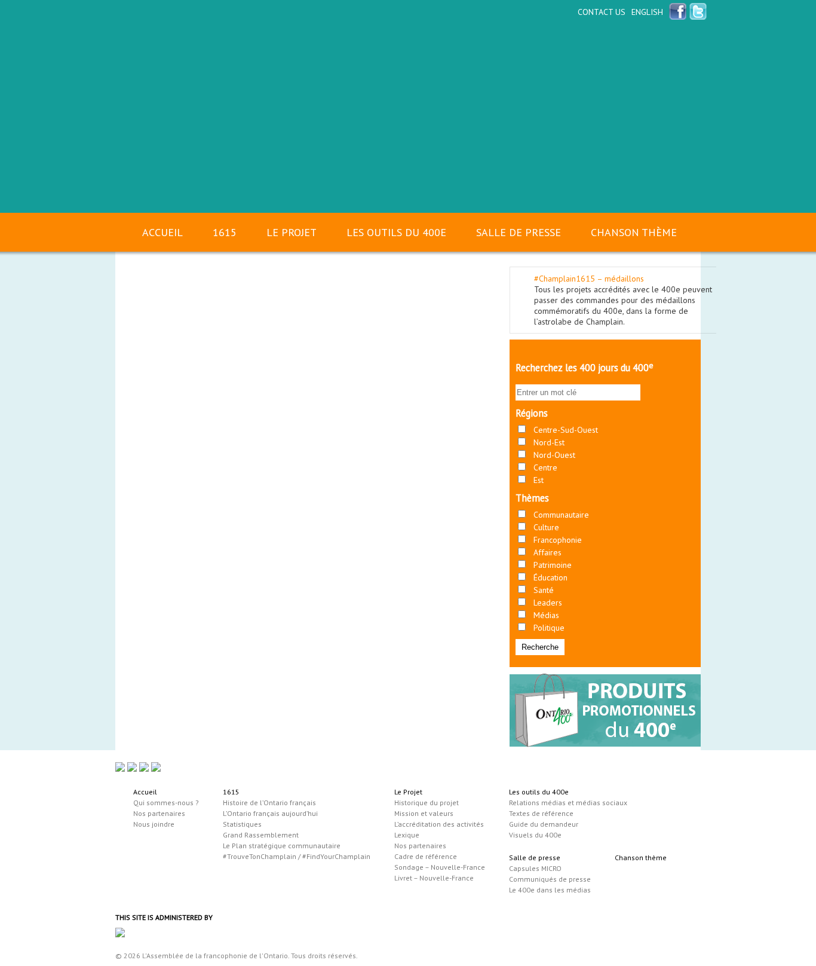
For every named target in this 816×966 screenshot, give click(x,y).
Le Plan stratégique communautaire (281, 845)
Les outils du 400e (396, 232)
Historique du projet (426, 802)
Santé (543, 590)
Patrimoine (552, 565)
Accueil (162, 232)
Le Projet (291, 232)
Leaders (547, 602)
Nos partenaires (159, 813)
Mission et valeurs (423, 813)
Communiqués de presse (550, 879)
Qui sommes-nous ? (166, 802)
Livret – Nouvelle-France (434, 877)
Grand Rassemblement (261, 834)
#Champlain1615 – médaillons (589, 278)
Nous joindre (153, 824)
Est (538, 480)
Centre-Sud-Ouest (565, 429)
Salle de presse (518, 232)
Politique (549, 627)
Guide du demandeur (543, 824)
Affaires (547, 552)
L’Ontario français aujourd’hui (270, 813)
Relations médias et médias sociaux (568, 802)
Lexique (406, 834)
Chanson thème (634, 232)
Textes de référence (541, 813)
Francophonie (557, 539)
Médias (546, 615)
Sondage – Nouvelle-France (439, 867)
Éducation (550, 577)
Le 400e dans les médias (550, 889)
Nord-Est (549, 442)
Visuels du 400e (535, 834)
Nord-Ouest (554, 455)
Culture (546, 527)
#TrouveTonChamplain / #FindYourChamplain (296, 856)
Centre (545, 467)
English (647, 12)
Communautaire (561, 514)
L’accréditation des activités (439, 824)
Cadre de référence (425, 856)
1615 (225, 232)
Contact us (601, 12)
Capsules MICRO (535, 868)
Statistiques (242, 824)
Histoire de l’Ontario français (269, 802)
